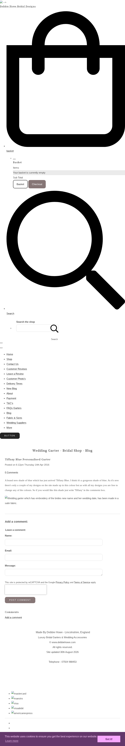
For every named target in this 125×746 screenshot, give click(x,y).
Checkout (37, 184)
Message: (10, 565)
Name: (8, 535)
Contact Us (13, 364)
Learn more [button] (11, 740)
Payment (11, 398)
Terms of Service (82, 582)
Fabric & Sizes (14, 417)
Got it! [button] (108, 739)
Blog (9, 413)
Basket (20, 184)
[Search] (54, 328)
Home (10, 354)
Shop (9, 359)
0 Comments (11, 472)
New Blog (12, 388)
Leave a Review (15, 373)
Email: (8, 550)
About (10, 393)
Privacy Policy (62, 582)
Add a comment (13, 617)
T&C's (10, 403)
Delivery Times (14, 383)
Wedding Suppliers (16, 422)
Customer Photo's (16, 378)
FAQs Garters (14, 408)
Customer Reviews (17, 369)
